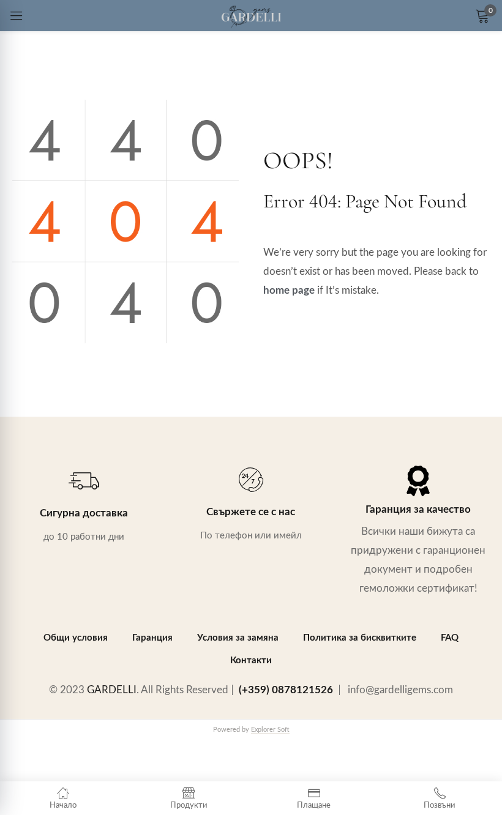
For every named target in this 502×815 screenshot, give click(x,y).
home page (289, 290)
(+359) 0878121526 (286, 690)
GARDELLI (112, 690)
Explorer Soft (270, 730)
